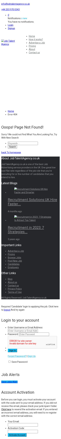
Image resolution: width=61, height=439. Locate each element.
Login (10, 25)
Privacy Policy (15, 289)
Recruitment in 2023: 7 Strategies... (26, 229)
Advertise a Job (37, 42)
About (32, 49)
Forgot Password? (17, 356)
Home (32, 36)
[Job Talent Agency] (11, 42)
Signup (11, 28)
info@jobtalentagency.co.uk (15, 4)
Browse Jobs (14, 257)
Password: (13, 334)
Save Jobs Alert (9, 382)
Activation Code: (16, 428)
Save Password (19, 362)
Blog (10, 279)
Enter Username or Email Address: (25, 327)
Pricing (32, 46)
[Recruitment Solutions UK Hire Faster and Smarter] (33, 192)
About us (12, 282)
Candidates (14, 264)
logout (7, 309)
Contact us (34, 52)
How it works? (36, 39)
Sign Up (32, 356)
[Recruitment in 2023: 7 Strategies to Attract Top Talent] (33, 220)
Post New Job (15, 261)
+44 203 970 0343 (10, 9)
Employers (13, 267)
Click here (6, 409)
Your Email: (13, 421)
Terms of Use (15, 292)
